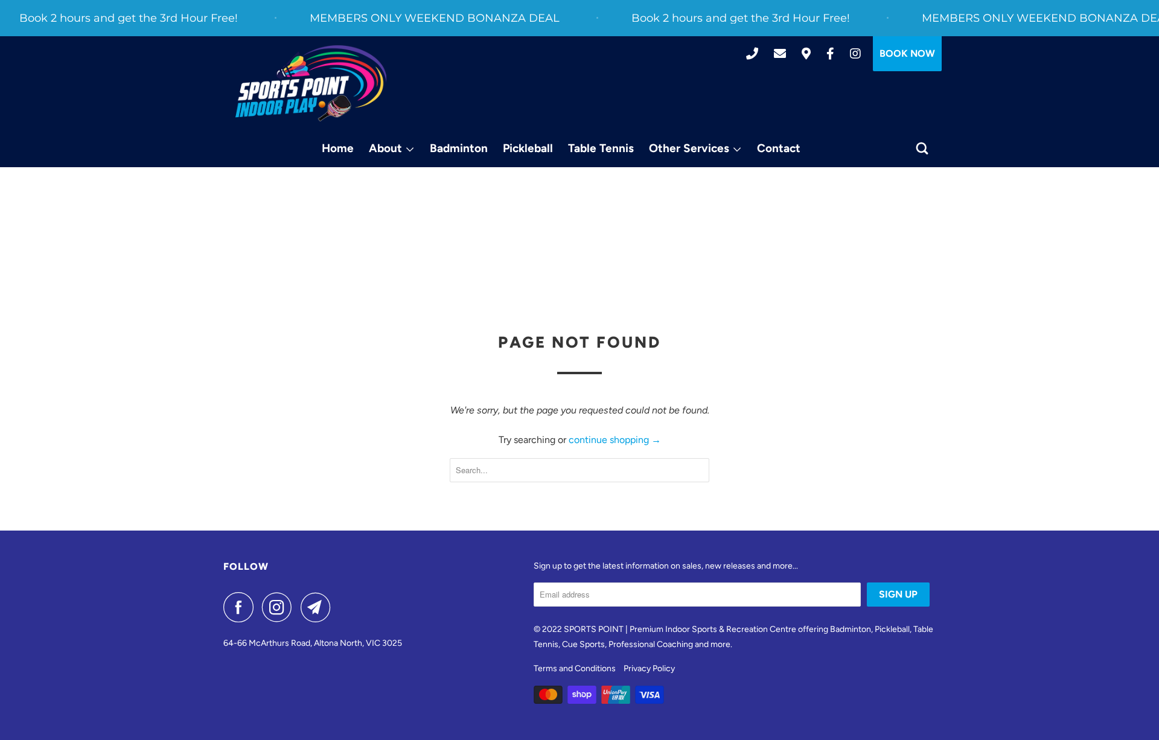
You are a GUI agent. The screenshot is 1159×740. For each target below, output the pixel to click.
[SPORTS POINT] (310, 83)
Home (338, 148)
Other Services (690, 148)
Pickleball (528, 148)
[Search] (923, 148)
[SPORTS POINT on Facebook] (241, 607)
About (387, 148)
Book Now (907, 53)
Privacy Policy (649, 668)
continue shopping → (615, 439)
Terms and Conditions (575, 668)
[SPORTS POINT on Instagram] (280, 607)
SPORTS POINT (594, 629)
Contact (778, 148)
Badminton (459, 148)
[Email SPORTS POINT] (319, 607)
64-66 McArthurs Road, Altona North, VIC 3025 (312, 643)
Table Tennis (601, 148)
